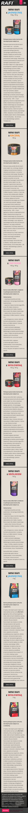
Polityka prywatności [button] (13, 806)
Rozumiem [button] (5, 810)
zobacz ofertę (9, 125)
